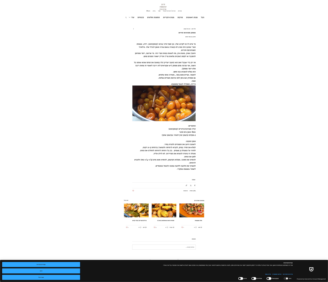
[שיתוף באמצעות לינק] (186, 185)
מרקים (180, 17)
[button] (126, 17)
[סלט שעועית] (191, 210)
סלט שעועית (198, 220)
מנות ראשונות (192, 17)
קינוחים (141, 17)
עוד (132, 17)
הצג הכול (126, 200)
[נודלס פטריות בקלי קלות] (136, 210)
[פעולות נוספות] (133, 29)
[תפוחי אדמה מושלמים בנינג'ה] (164, 210)
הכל (202, 17)
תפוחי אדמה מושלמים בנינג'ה (165, 220)
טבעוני (193, 179)
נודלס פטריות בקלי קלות (139, 220)
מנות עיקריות (168, 17)
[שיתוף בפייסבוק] (195, 185)
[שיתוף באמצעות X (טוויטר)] (190, 185)
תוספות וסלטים (153, 17)
